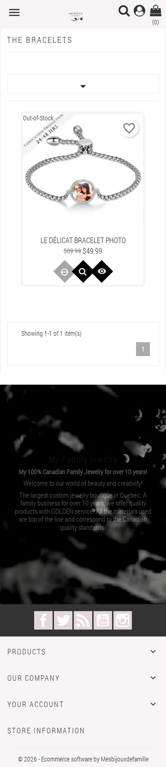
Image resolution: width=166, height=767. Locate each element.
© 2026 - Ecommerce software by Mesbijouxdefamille (83, 759)
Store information (46, 730)
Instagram (122, 620)
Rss (83, 620)
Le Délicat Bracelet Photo (83, 240)
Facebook (43, 620)
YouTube (103, 620)
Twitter (63, 620)
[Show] (82, 271)
